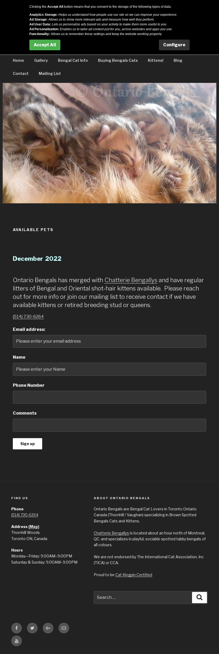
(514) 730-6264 (28, 316)
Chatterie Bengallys (130, 280)
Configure (174, 44)
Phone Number (29, 385)
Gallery (41, 60)
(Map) (33, 526)
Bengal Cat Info (73, 60)
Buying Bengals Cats (118, 60)
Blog (178, 60)
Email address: (29, 329)
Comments (25, 413)
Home (18, 60)
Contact (21, 73)
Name (19, 357)
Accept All (45, 44)
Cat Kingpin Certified (133, 574)
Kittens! (155, 60)
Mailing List (50, 73)
